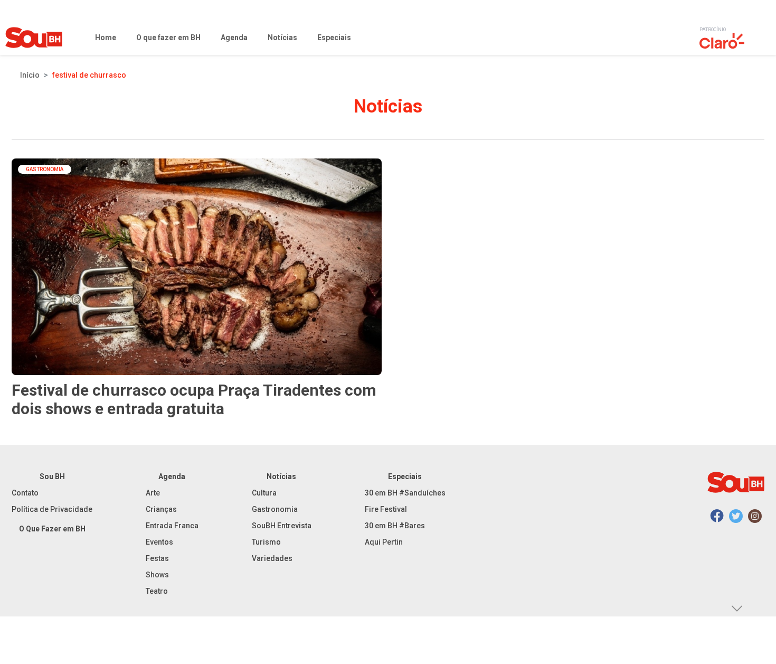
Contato (25, 493)
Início (30, 75)
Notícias (281, 476)
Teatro (157, 591)
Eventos (159, 542)
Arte (153, 493)
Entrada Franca (172, 525)
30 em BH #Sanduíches (405, 493)
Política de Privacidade (52, 509)
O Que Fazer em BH (52, 529)
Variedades (272, 558)
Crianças (161, 509)
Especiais (405, 476)
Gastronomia (275, 509)
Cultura (264, 493)
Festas (157, 558)
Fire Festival (386, 509)
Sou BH (52, 476)
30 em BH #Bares (395, 525)
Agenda (171, 476)
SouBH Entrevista (281, 525)
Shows (157, 575)
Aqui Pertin (384, 542)
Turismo (266, 542)
